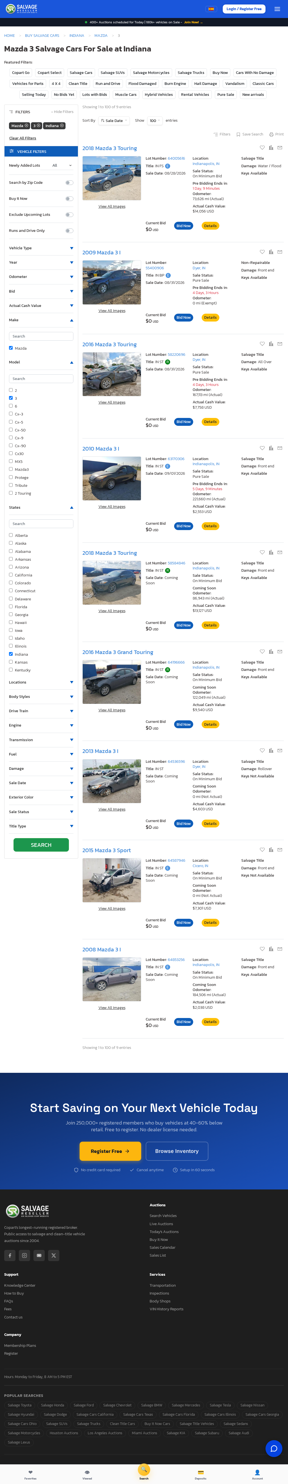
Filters (225, 134)
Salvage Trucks (191, 73)
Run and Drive (108, 84)
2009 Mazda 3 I (101, 252)
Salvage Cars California (95, 1414)
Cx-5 (19, 422)
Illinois (20, 646)
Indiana (76, 35)
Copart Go (21, 73)
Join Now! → (193, 22)
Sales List (158, 1255)
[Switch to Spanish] (211, 9)
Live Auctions (161, 1224)
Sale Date (114, 121)
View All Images (111, 206)
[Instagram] (24, 1255)
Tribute (21, 485)
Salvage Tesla (220, 1405)
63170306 (176, 459)
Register (11, 1353)
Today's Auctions (164, 1232)
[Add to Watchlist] (263, 148)
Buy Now (220, 73)
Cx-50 (20, 430)
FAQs (8, 1301)
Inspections (159, 1293)
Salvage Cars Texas (138, 1414)
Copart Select (50, 73)
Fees (8, 1309)
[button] (41, 248)
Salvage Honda (52, 1405)
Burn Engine (175, 84)
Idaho (20, 638)
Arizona (22, 567)
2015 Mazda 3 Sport (106, 850)
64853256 (176, 960)
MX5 (18, 461)
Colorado (23, 583)
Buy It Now (18, 198)
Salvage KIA (176, 1433)
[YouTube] (39, 1255)
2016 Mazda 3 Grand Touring (117, 652)
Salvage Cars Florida (179, 1414)
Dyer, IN (199, 268)
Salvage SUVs (113, 73)
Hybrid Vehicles (159, 95)
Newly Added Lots (24, 165)
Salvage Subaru (207, 1433)
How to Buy (14, 1293)
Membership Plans (20, 1346)
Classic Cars (263, 84)
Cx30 (19, 453)
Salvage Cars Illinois (220, 1414)
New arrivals (253, 95)
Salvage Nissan (252, 1405)
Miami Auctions (144, 1433)
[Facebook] (9, 1255)
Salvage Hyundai (21, 1414)
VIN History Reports (166, 1309)
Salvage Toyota (20, 1405)
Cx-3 (19, 414)
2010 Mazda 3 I (100, 448)
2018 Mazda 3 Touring (109, 148)
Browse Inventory (177, 1151)
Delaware (23, 599)
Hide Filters (62, 112)
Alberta (21, 535)
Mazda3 (22, 469)
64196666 (176, 662)
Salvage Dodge (55, 1414)
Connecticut (25, 591)
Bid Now (184, 226)
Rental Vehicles (195, 95)
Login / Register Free (244, 9)
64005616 (176, 158)
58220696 (176, 355)
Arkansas (23, 559)
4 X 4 (56, 84)
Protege (21, 477)
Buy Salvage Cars (42, 35)
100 (153, 121)
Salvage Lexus (19, 1442)
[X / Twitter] (53, 1255)
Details (210, 226)
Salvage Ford (84, 1405)
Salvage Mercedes (186, 1405)
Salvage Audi (239, 1433)
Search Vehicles (163, 1216)
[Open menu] (277, 9)
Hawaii (21, 622)
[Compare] (271, 148)
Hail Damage (205, 84)
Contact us (13, 1317)
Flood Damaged (142, 84)
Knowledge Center (19, 1285)
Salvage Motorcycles (151, 73)
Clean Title (78, 84)
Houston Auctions (64, 1433)
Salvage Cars (81, 73)
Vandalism (234, 84)
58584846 (176, 563)
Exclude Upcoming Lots (29, 214)
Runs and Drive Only (27, 230)
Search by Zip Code (26, 182)
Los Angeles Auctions (105, 1433)
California (23, 575)
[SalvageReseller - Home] (22, 9)
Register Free (106, 1151)
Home (9, 35)
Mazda (101, 35)
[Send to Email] (280, 148)
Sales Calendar (163, 1247)
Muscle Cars (126, 95)
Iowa (18, 630)
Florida (21, 607)
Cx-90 (20, 446)
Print (279, 134)
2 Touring (23, 493)
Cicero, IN (200, 866)
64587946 (176, 860)
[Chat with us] (274, 1448)
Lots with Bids (94, 95)
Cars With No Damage (255, 73)
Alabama (23, 551)
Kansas (21, 662)
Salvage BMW (151, 1405)
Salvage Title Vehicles (197, 1423)
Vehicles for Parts (28, 84)
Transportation (163, 1285)
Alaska (20, 543)
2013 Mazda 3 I (100, 751)
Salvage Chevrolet (117, 1405)
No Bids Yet (64, 95)
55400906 (155, 268)
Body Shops (160, 1301)
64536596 (176, 761)
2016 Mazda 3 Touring (109, 344)
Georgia (21, 614)
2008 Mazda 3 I (101, 949)
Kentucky (23, 670)
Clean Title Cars (122, 1423)
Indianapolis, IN (206, 164)
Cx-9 (19, 438)
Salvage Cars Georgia (262, 1414)
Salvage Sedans (236, 1423)
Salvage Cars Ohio (22, 1423)
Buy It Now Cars (157, 1423)
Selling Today (34, 95)
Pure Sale (225, 95)
